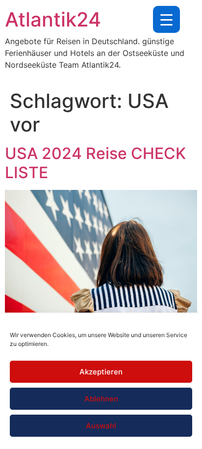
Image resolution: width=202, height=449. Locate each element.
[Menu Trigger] (166, 19)
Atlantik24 (53, 19)
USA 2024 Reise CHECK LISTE (95, 163)
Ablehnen (101, 398)
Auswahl (101, 425)
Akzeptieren (101, 371)
